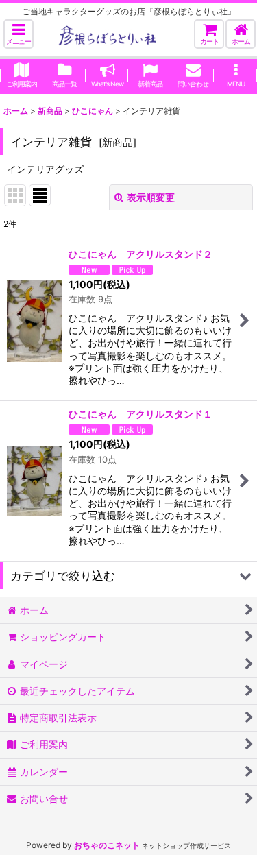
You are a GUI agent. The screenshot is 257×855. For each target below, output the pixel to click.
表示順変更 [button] (151, 197)
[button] (18, 34)
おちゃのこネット (107, 845)
